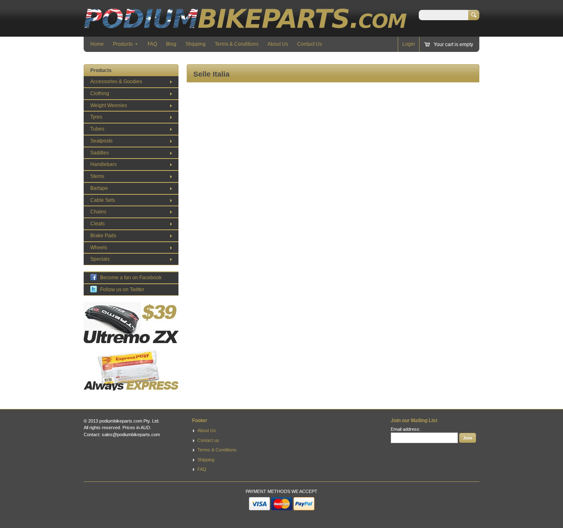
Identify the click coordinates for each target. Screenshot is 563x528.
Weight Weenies (108, 105)
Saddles (99, 153)
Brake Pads (103, 235)
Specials (100, 259)
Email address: (405, 429)
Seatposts (101, 141)
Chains (98, 212)
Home (97, 44)
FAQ (152, 44)
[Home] (245, 24)
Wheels (98, 247)
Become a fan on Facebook (131, 277)
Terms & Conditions (236, 44)
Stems (97, 176)
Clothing (99, 93)
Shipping (195, 44)
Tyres (96, 117)
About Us (277, 44)
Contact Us (309, 44)
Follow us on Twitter (122, 289)
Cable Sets (102, 200)
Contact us (208, 440)
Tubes (97, 129)
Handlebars (103, 164)
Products (123, 44)
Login (408, 44)
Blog (171, 44)
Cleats (97, 224)
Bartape (99, 188)
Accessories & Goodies (116, 81)
